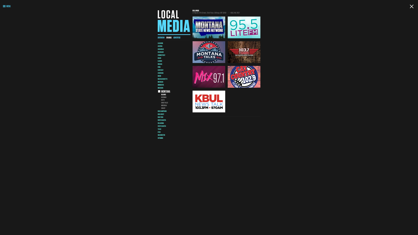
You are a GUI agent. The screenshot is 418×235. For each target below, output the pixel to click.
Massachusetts (162, 79)
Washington (161, 135)
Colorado (161, 52)
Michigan (160, 82)
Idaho (159, 58)
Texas (159, 129)
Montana (165, 91)
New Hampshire (162, 111)
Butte (163, 100)
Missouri (160, 88)
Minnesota (161, 85)
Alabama (160, 43)
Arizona (160, 46)
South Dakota (162, 126)
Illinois (160, 61)
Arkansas (161, 49)
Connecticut (161, 55)
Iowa (159, 67)
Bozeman (163, 97)
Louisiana (160, 73)
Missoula (164, 105)
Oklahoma (161, 123)
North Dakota (162, 120)
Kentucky (160, 70)
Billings (163, 94)
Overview (161, 37)
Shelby (163, 108)
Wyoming (160, 138)
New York (160, 117)
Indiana (160, 64)
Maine (159, 76)
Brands (169, 37)
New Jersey (161, 114)
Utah (159, 132)
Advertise (176, 37)
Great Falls (164, 103)
